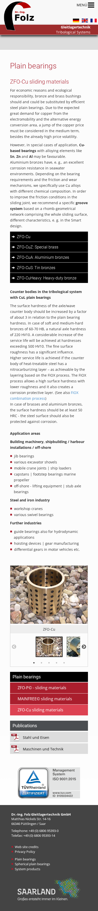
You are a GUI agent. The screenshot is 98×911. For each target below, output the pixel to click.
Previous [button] (14, 646)
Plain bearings (25, 859)
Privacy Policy (25, 851)
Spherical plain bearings (32, 864)
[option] (49, 599)
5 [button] (64, 662)
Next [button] (83, 646)
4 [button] (56, 662)
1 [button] (33, 662)
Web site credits (26, 847)
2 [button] (41, 662)
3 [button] (49, 662)
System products (27, 869)
